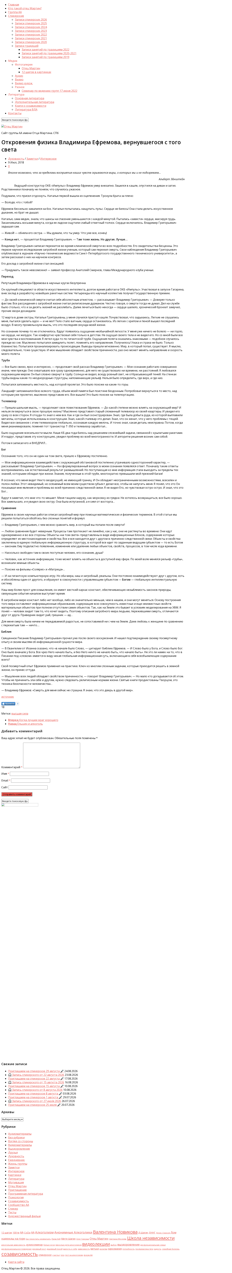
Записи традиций (26, 46)
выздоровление (128, 1244)
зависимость (84, 1249)
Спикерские (16, 16)
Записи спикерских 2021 (31, 38)
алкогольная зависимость (13, 1245)
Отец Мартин (31, 68)
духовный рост (39, 1249)
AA (21, 1232)
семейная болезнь (171, 1249)
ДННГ (152, 1232)
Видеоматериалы (20, 1145)
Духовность (16, 159)
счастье (56, 1255)
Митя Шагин (68, 1238)
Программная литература (25, 1194)
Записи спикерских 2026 (31, 19)
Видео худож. (24, 83)
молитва (103, 1249)
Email (5, 780)
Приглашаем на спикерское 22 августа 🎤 (36, 1078)
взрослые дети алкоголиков (69, 1245)
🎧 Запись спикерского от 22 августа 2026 (36, 1075)
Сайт (4, 787)
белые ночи (49, 1245)
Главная (13, 4)
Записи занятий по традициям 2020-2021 (49, 53)
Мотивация (16, 1182)
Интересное (48, 159)
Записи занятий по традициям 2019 (45, 57)
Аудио (19, 76)
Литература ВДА (26, 109)
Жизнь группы (17, 1164)
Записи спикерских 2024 (31, 27)
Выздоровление (19, 1149)
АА (32, 1232)
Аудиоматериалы (19, 1134)
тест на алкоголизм (74, 1255)
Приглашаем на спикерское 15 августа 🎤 (36, 1086)
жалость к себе (70, 1249)
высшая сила (19, 713)
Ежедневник (16, 1160)
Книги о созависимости (30, 106)
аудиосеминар (34, 1244)
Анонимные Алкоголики (73, 1232)
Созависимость (18, 1201)
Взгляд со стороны (20, 1141)
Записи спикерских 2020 (31, 42)
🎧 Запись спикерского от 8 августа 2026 (35, 1090)
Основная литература (29, 98)
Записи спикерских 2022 (31, 34)
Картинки (14, 1175)
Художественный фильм (24, 1216)
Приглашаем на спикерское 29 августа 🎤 (36, 1071)
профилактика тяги (144, 1249)
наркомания (115, 1248)
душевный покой (55, 1249)
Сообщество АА (18, 1205)
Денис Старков (163, 1233)
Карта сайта (16, 1262)
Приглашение (17, 1190)
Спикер (13, 1209)
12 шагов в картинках (36, 72)
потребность (128, 1249)
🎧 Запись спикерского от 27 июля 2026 (34, 1101)
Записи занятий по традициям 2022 (45, 49)
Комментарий (11, 767)
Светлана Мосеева (117, 1239)
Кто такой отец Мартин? (25, 8)
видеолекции (96, 1244)
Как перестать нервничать (38, 1239)
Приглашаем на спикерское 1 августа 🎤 (35, 1097)
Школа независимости (151, 1238)
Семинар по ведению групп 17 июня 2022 (49, 91)
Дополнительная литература (34, 102)
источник (7, 697)
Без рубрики (16, 1137)
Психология (16, 1197)
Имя (5, 774)
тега (62, 1255)
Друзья (13, 1152)
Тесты (12, 1212)
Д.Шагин (143, 1232)
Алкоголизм (44, 1232)
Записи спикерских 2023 (31, 31)
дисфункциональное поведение (16, 1249)
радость (157, 1249)
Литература (16, 1179)
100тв (16, 1232)
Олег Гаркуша (82, 1239)
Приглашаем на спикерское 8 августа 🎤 (35, 1093)
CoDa (27, 1232)
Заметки (32, 159)
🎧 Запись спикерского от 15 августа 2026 (36, 1082)
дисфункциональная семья (153, 1245)
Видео (19, 79)
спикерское (45, 1254)
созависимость (19, 1254)
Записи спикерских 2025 (31, 23)
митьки (95, 1248)
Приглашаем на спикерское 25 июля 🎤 (34, 1105)
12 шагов (6, 1232)
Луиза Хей (55, 1239)
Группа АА (15, 12)
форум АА (88, 1255)
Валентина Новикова (115, 1232)
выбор (114, 1245)
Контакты (14, 113)
